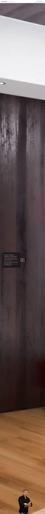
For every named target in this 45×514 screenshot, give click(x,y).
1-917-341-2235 (39, 1)
